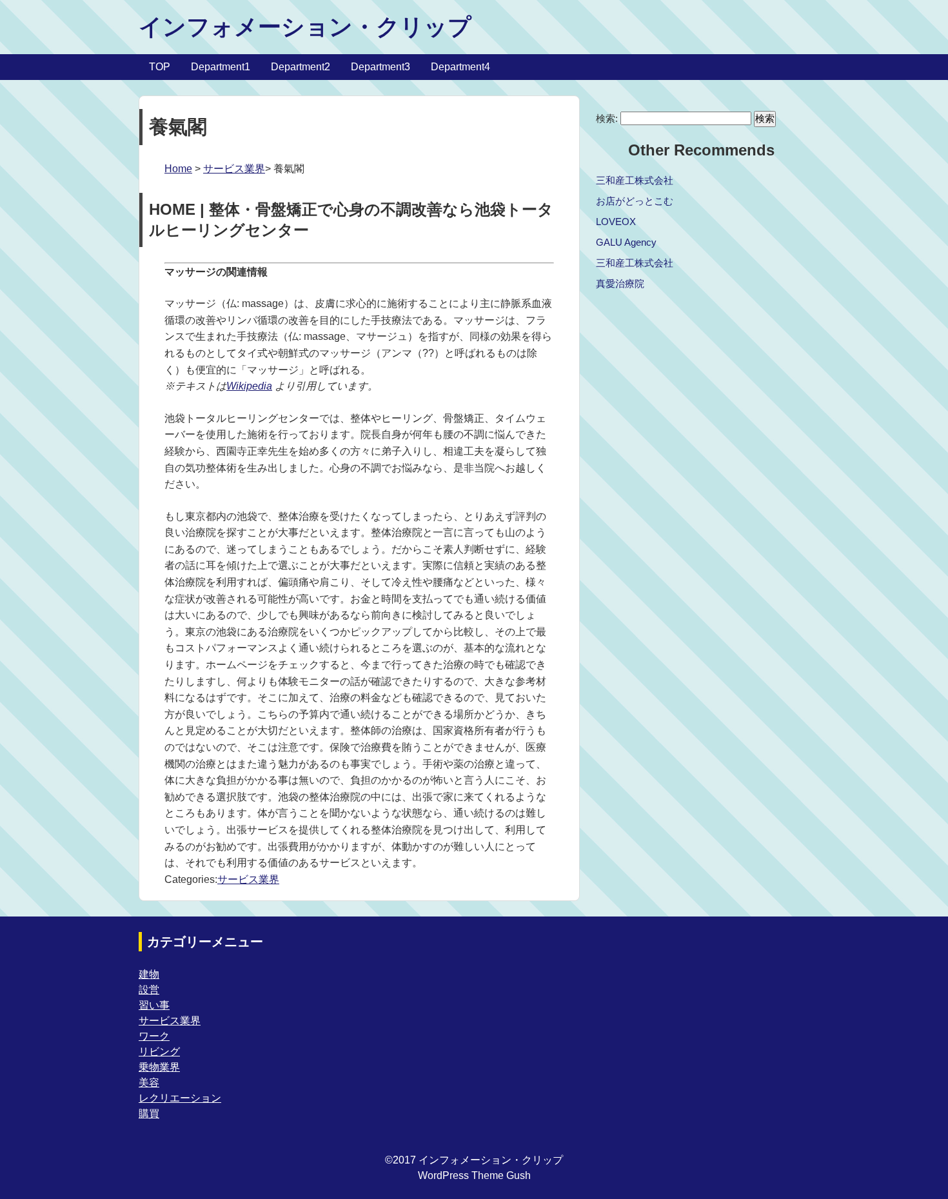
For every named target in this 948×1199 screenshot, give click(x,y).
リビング (159, 1051)
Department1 (220, 66)
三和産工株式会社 (634, 180)
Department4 (460, 66)
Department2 (300, 66)
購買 (149, 1113)
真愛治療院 (620, 283)
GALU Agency (626, 242)
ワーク (154, 1036)
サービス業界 (234, 168)
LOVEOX (616, 221)
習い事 (154, 1005)
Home (178, 168)
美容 (149, 1082)
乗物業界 (159, 1067)
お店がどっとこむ (634, 200)
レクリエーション (180, 1098)
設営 (149, 989)
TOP (159, 66)
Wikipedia (249, 386)
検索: (607, 118)
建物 (149, 974)
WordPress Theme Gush (474, 1175)
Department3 (380, 66)
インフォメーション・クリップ (305, 27)
